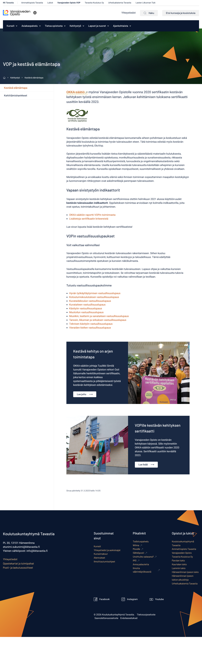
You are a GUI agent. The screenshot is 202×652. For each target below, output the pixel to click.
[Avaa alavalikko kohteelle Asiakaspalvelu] (40, 26)
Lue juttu (81, 394)
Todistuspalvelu (141, 541)
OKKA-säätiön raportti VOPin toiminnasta (92, 215)
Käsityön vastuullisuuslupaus (85, 308)
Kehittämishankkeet (15, 95)
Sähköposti (138, 552)
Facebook (104, 599)
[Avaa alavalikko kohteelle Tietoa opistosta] (65, 26)
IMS (134, 560)
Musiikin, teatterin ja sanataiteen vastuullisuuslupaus (99, 316)
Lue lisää (143, 464)
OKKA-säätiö (75, 92)
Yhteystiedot (128, 13)
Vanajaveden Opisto (182, 552)
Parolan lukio (178, 560)
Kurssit (10, 25)
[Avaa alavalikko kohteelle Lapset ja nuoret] (108, 26)
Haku (151, 13)
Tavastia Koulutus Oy (94, 2)
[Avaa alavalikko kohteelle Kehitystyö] (83, 26)
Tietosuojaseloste (146, 614)
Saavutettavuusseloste (106, 618)
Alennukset (99, 557)
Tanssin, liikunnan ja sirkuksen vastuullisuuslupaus (97, 320)
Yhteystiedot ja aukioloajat (107, 550)
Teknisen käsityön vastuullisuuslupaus (91, 324)
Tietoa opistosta (54, 25)
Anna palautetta (141, 564)
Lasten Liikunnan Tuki (145, 2)
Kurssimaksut (101, 553)
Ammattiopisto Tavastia (32, 2)
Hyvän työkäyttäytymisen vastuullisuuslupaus (94, 293)
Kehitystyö (75, 25)
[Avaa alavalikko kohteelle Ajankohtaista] (130, 26)
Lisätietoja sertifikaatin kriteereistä (88, 219)
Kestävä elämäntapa (15, 87)
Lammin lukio (178, 568)
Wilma (136, 545)
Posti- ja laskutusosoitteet (18, 567)
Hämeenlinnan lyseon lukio (185, 572)
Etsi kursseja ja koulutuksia (180, 13)
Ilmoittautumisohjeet (104, 561)
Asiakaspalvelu (29, 25)
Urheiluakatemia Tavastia (119, 2)
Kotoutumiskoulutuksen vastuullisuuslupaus (94, 297)
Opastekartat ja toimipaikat (18, 563)
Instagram (132, 599)
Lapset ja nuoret (97, 25)
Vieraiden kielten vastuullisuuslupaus (90, 328)
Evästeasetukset (129, 618)
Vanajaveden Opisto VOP (68, 2)
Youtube (159, 599)
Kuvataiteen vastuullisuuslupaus (87, 305)
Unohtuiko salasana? (143, 556)
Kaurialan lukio (179, 564)
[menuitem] (10, 25)
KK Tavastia (8, 2)
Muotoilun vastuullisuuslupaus (86, 312)
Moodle (136, 549)
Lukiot (50, 2)
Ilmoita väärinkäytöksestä (142, 570)
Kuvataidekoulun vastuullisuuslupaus (90, 301)
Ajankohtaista (120, 25)
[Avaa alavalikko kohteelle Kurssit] (16, 26)
